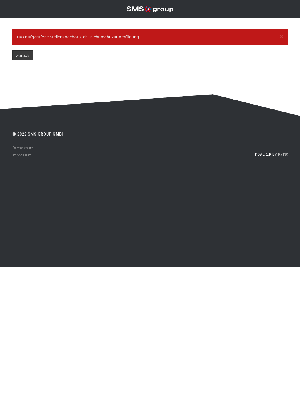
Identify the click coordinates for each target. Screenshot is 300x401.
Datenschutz (22, 147)
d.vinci (283, 154)
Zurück (22, 55)
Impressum (22, 154)
